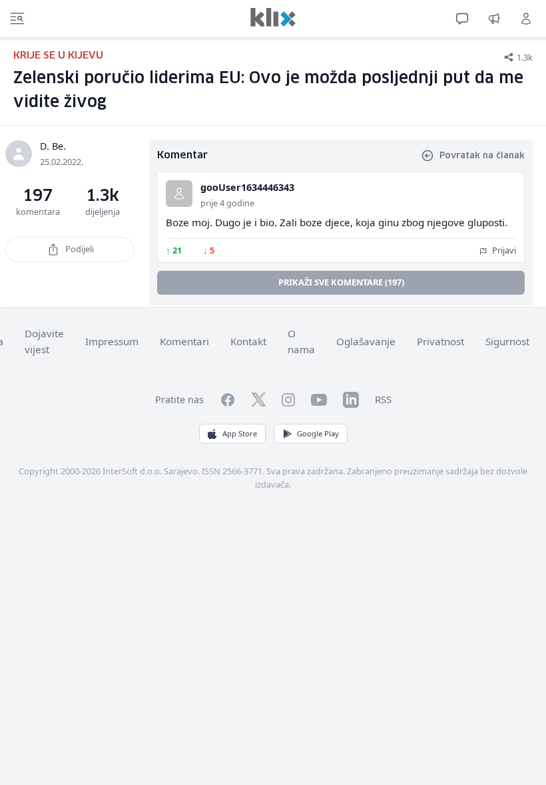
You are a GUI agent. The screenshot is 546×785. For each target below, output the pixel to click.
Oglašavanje (366, 341)
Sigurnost (507, 341)
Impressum (111, 341)
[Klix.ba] (273, 17)
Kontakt (248, 341)
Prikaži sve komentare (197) (341, 282)
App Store (239, 433)
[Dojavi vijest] (494, 19)
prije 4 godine (227, 203)
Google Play (318, 433)
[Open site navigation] (17, 18)
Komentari (184, 341)
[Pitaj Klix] (462, 19)
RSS (383, 399)
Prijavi (503, 250)
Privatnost (440, 341)
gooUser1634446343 (247, 187)
